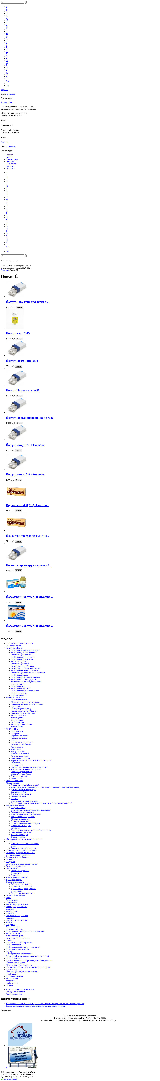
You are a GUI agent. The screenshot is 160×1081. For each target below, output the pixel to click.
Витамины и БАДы (14, 648)
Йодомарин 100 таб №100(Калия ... (29, 596)
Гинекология (16, 778)
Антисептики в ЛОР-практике (19, 942)
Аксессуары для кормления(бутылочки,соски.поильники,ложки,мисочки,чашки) (45, 787)
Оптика (9, 841)
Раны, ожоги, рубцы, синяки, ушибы (22, 864)
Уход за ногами (17, 722)
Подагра (9, 951)
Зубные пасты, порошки (21, 886)
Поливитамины (17, 684)
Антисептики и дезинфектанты (19, 643)
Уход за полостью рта (15, 882)
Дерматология (17, 747)
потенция (10, 918)
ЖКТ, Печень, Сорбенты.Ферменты (26, 769)
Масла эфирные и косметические (25, 702)
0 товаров (11, 94)
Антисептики (12, 900)
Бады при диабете (18, 693)
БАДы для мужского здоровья (23, 652)
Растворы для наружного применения (22, 972)
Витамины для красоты (21, 655)
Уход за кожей (12, 978)
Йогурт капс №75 (18, 333)
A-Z (7, 81)
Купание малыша (18, 796)
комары (9, 922)
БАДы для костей (13, 945)
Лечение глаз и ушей (20, 754)
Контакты (10, 166)
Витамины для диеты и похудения (25, 668)
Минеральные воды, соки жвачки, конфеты (24, 839)
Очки (13, 846)
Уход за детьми (17, 718)
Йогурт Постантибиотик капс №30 (30, 417)
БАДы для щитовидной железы (24, 670)
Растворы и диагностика (21, 772)
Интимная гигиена (19, 700)
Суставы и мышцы (19, 776)
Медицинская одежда (20, 819)
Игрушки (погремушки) (21, 794)
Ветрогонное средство (15, 963)
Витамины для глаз (19, 661)
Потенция (10, 859)
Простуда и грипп (13, 646)
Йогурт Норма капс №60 (23, 390)
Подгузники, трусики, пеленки (24, 801)
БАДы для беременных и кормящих (26, 677)
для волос (10, 909)
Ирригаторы (16, 891)
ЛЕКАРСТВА (12, 729)
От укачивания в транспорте (18, 855)
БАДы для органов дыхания (23, 657)
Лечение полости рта (20, 756)
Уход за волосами (18, 715)
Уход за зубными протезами (23, 893)
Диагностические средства (22, 812)
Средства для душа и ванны (23, 713)
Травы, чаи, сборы (14, 880)
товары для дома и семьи (16, 907)
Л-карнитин (16, 873)
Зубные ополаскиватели (21, 884)
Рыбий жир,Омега (19, 695)
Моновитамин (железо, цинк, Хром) (26, 682)
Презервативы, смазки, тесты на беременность (31, 830)
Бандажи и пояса (18, 808)
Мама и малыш (12, 783)
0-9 (7, 85)
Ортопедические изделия (21, 821)
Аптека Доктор (7, 102)
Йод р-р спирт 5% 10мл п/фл (25, 445)
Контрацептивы (18, 751)
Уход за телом (17, 727)
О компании (11, 164)
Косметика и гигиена (15, 697)
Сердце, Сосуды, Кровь (21, 774)
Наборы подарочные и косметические (27, 704)
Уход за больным (18, 837)
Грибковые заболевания (21, 745)
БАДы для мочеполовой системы (25, 650)
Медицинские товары (15, 805)
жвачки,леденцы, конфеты (17, 904)
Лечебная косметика (14, 781)
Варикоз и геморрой (19, 736)
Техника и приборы (19, 835)
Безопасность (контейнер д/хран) (25, 785)
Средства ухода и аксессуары (23, 848)
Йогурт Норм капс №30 (22, 360)
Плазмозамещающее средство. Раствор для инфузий (28, 967)
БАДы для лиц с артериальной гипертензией (25, 931)
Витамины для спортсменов (18, 938)
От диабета (15, 763)
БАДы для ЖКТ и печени (22, 659)
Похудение (10, 862)
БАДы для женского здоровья (23, 679)
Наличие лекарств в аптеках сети (20, 989)
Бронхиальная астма (14, 976)
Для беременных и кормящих (23, 790)
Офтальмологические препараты (25, 844)
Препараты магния (14, 929)
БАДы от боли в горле (15, 895)
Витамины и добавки (20, 871)
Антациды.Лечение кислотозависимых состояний (27, 956)
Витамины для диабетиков (22, 666)
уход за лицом (12, 911)
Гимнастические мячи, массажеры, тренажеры (30, 810)
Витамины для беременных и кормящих (28, 673)
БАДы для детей (18, 686)
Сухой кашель (12, 974)
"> (7, 1045)
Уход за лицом (17, 720)
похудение (10, 925)
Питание (14, 799)
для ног (9, 940)
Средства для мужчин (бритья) (24, 711)
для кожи (10, 913)
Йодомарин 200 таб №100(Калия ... (29, 625)
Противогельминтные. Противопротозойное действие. (29, 960)
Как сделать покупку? (15, 992)
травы (8, 898)
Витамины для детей (20, 664)
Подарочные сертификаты (17, 857)
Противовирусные (14, 969)
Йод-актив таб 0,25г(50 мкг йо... (27, 505)
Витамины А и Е (13, 933)
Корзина (4, 90)
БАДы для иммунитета (21, 688)
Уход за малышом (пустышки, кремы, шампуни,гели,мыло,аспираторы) (41, 803)
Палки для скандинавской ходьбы (25, 823)
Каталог (9, 157)
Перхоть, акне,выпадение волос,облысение (29, 767)
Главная (9, 155)
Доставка (10, 161)
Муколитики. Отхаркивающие (19, 965)
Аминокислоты (12, 927)
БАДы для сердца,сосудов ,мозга (25, 691)
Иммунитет (16, 749)
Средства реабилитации (21, 832)
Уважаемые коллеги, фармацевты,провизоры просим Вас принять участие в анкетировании (45, 1004)
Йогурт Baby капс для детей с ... (27, 301)
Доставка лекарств (14, 994)
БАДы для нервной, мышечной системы (23, 947)
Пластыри (15, 828)
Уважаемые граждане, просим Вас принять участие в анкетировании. (35, 1006)
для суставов (11, 902)
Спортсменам (12, 868)
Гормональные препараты (22, 742)
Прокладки (15, 706)
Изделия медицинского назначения (26, 814)
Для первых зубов (18, 792)
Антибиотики (17, 731)
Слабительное (12, 983)
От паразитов (16, 765)
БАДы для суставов (19, 675)
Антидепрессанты (14, 958)
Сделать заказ (12, 159)
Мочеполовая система (20, 758)
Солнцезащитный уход (21, 709)
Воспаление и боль (19, 738)
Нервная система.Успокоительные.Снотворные (31, 760)
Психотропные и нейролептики (19, 954)
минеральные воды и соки (17, 916)
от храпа (9, 985)
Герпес (14, 740)
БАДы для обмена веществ (17, 949)
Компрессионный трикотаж (23, 817)
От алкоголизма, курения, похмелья (21, 850)
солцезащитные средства (16, 920)
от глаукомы (11, 981)
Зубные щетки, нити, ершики (23, 889)
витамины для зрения (15, 936)
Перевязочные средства (21, 826)
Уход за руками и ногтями (22, 724)
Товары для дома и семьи (17, 877)
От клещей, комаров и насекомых (20, 853)
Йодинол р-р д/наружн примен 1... (29, 565)
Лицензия (10, 168)
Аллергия (15, 733)
